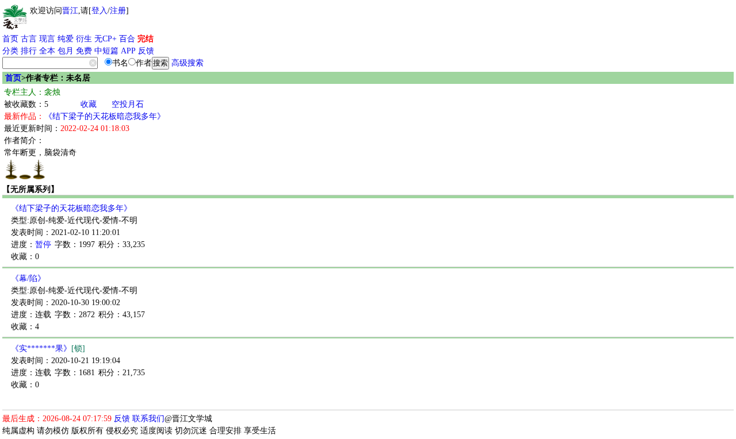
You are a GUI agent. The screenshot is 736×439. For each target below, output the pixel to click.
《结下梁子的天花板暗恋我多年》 (104, 116)
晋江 (70, 10)
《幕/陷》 (28, 278)
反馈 (146, 51)
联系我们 (148, 418)
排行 (29, 51)
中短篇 (106, 51)
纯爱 (65, 38)
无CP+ (105, 38)
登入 (99, 10)
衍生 (84, 38)
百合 (127, 38)
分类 (10, 51)
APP (128, 51)
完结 (145, 38)
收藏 (88, 104)
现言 (47, 38)
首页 (10, 38)
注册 (118, 10)
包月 (65, 51)
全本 (47, 51)
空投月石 (128, 104)
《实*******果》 (48, 348)
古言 (29, 38)
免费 (84, 51)
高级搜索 (187, 63)
